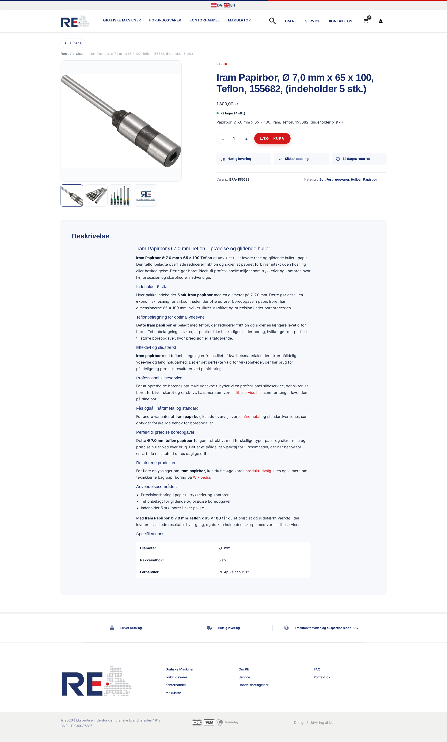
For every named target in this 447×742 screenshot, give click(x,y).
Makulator (239, 20)
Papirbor (370, 179)
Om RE (291, 21)
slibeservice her (248, 392)
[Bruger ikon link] (381, 21)
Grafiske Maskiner (122, 20)
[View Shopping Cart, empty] (365, 21)
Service (313, 21)
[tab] (72, 195)
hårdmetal (251, 416)
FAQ (317, 669)
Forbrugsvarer (165, 20)
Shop (80, 53)
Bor (322, 179)
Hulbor (356, 179)
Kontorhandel (205, 20)
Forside (66, 53)
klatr (332, 723)
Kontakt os (340, 21)
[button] (272, 21)
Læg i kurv (272, 138)
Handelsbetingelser (253, 685)
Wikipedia (201, 477)
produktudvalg (258, 470)
